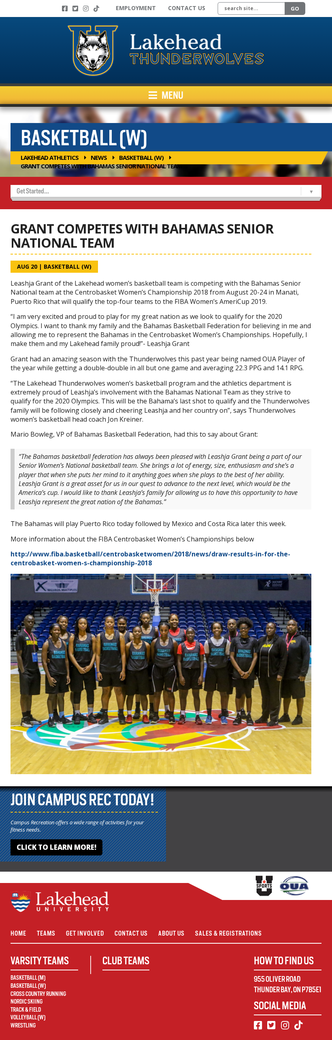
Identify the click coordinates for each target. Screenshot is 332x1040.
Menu (171, 95)
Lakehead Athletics (50, 157)
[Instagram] (86, 8)
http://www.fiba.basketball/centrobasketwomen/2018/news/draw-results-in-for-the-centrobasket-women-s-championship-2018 (150, 558)
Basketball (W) (141, 157)
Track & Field (26, 1009)
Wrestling (23, 1025)
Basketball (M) (28, 977)
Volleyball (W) (28, 1017)
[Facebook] (65, 8)
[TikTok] (96, 8)
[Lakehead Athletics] (166, 50)
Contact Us (186, 8)
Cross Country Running (38, 994)
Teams (46, 933)
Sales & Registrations (228, 933)
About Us (171, 933)
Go (295, 8)
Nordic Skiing (27, 1001)
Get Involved (85, 933)
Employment (136, 8)
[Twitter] (75, 8)
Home (18, 933)
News (99, 157)
